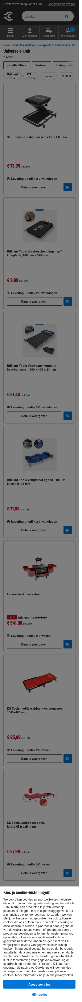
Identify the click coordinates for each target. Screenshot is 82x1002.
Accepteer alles (39, 984)
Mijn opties (40, 994)
